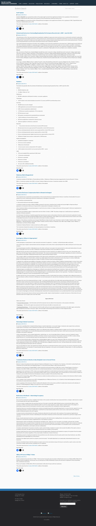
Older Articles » (76, 476)
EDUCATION (31, 3)
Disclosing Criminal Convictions (25, 322)
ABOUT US (65, 3)
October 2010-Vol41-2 (33, 24)
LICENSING (24, 3)
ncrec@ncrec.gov (67, 497)
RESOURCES (47, 3)
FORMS (60, 3)
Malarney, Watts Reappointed (24, 175)
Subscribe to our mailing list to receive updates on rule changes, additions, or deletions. (70, 501)
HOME (20, 3)
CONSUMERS (54, 3)
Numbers (18, 81)
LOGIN (76, 3)
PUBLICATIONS (39, 3)
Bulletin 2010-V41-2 (22, 14)
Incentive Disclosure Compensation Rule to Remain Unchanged (33, 192)
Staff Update (20, 12)
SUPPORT (72, 3)
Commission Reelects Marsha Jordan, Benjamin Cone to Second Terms (35, 359)
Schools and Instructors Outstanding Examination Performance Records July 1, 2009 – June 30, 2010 (44, 33)
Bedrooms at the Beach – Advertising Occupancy (29, 395)
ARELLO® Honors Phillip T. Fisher (25, 454)
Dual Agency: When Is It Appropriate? (26, 238)
